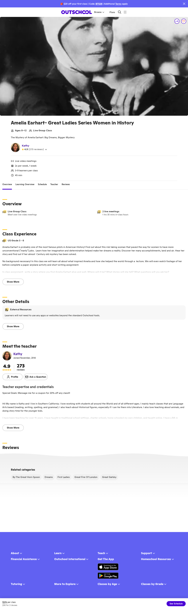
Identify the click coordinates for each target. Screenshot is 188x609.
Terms (118, 3)
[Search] (119, 12)
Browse (98, 12)
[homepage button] (76, 12)
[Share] (177, 21)
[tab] (7, 184)
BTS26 (99, 3)
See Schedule (176, 603)
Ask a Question (37, 376)
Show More (13, 281)
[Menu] (125, 12)
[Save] (183, 21)
